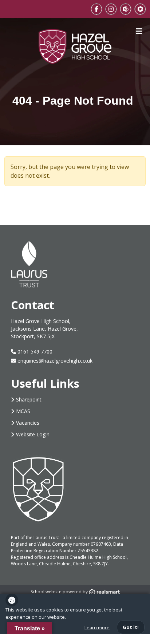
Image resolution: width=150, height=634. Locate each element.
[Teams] (140, 9)
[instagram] (111, 9)
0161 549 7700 (34, 351)
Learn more (97, 627)
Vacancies (27, 422)
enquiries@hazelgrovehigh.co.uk (54, 360)
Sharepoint (29, 399)
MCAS (23, 411)
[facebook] (96, 9)
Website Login (33, 434)
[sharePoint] (125, 9)
